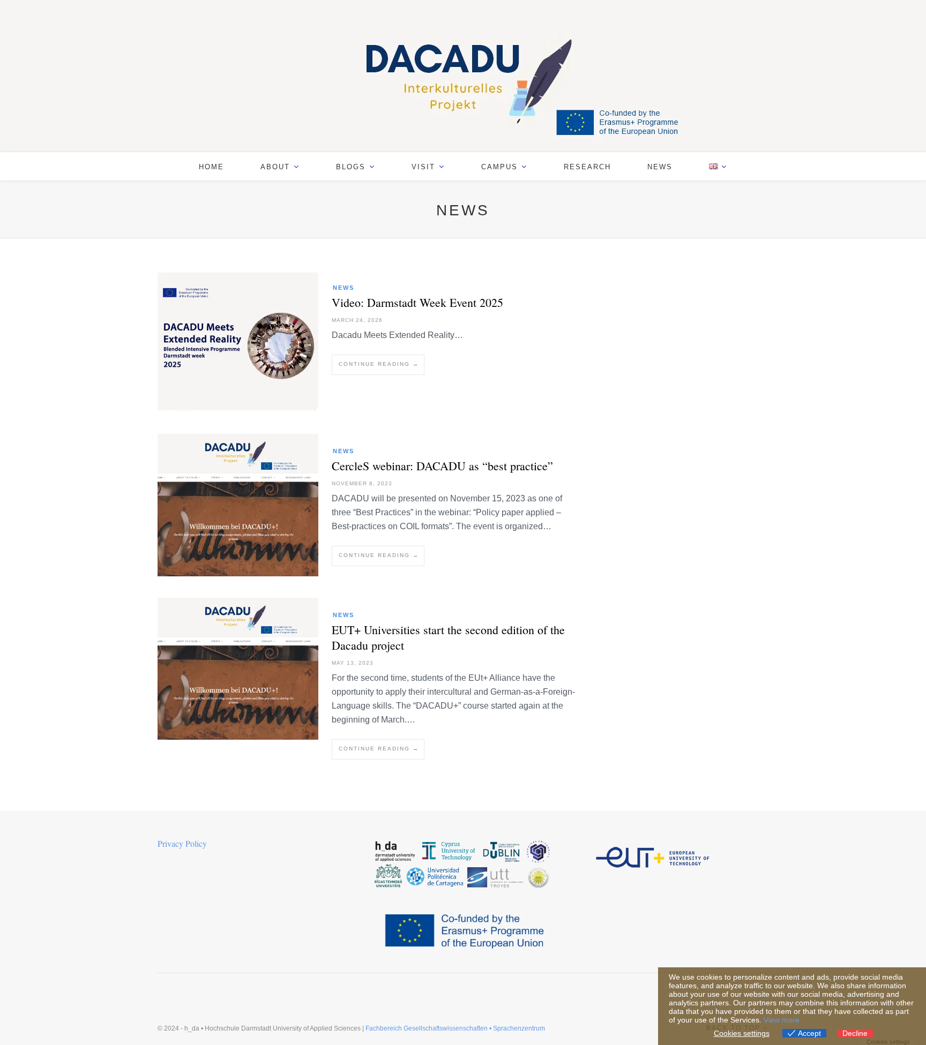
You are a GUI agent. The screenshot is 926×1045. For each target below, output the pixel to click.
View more (782, 1020)
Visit (423, 167)
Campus (499, 167)
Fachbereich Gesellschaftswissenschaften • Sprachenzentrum (455, 1028)
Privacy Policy (182, 843)
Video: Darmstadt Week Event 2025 (417, 302)
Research (587, 167)
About (275, 167)
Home (211, 167)
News (660, 167)
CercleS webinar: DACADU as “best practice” (442, 465)
